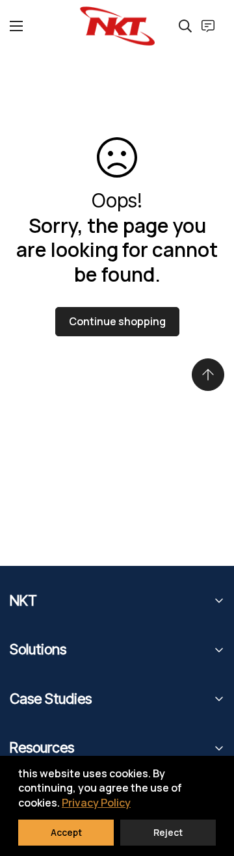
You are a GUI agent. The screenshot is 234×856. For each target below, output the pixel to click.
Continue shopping (117, 321)
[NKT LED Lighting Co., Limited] (117, 26)
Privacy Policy (96, 803)
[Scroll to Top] (208, 374)
